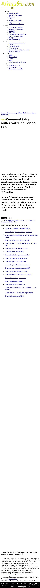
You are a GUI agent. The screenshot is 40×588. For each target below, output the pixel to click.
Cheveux (11, 17)
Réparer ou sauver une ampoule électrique (17, 228)
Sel (15, 222)
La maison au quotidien (16, 27)
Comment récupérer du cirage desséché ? (17, 268)
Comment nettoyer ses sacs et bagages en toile (19, 293)
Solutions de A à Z (14, 65)
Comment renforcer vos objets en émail (17, 240)
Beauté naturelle (13, 13)
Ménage (11, 38)
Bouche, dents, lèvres (15, 15)
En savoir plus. (21, 587)
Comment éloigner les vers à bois (15, 284)
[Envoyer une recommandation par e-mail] (21, 554)
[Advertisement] (20, 91)
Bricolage (11, 31)
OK (29, 587)
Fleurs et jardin (13, 48)
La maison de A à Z (15, 67)
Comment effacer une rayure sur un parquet (18, 274)
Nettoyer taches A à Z (15, 69)
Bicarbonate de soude (12, 220)
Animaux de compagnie (16, 29)
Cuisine (11, 55)
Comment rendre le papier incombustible (17, 255)
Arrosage (11, 44)
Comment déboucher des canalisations (16, 248)
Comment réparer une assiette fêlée (15, 261)
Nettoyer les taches (14, 39)
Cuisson (11, 58)
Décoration (12, 32)
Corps (10, 18)
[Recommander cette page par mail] (10, 218)
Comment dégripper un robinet (14, 296)
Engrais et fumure (14, 46)
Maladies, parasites (14, 51)
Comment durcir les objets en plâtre (15, 278)
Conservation (13, 57)
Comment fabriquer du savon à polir (16, 271)
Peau (10, 22)
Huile (11, 222)
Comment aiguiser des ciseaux (14, 281)
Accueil (3, 113)
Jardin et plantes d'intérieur (17, 43)
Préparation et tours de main (17, 62)
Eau (26, 220)
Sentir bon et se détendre (16, 24)
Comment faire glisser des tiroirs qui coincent (18, 232)
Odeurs (11, 60)
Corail (22, 220)
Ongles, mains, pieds (15, 20)
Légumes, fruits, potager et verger (19, 50)
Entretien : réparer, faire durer (18, 34)
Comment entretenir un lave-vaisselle (16, 258)
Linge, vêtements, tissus (16, 36)
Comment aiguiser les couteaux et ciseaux (17, 265)
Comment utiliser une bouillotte (14, 251)
